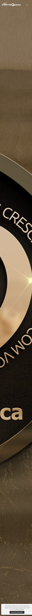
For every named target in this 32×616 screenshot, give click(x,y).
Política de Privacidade (19, 609)
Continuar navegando (17, 612)
